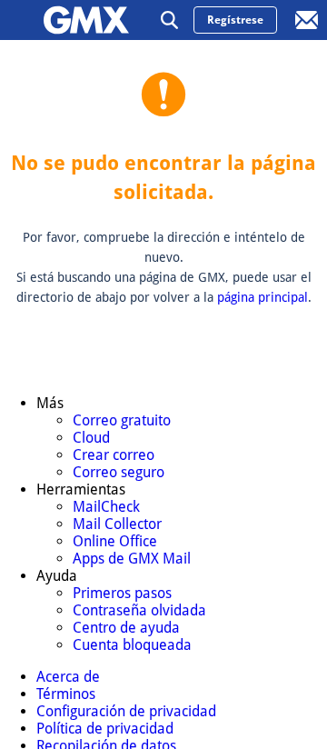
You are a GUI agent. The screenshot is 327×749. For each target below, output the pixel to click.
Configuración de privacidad (106, 604)
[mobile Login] (307, 20)
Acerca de (49, 526)
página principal (262, 297)
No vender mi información (99, 721)
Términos (47, 565)
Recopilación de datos (86, 682)
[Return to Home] (86, 20)
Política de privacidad (85, 643)
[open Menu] (20, 20)
